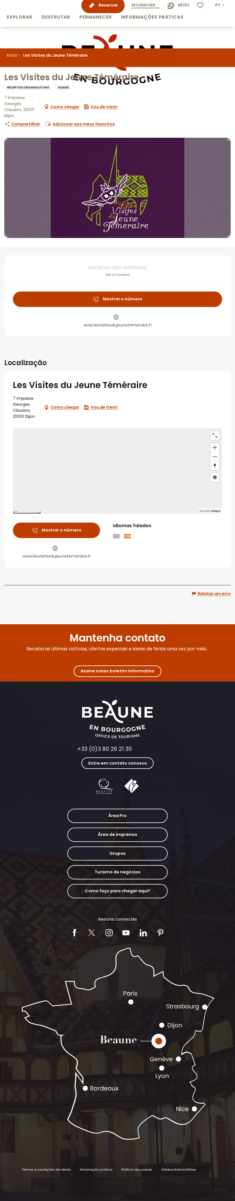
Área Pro (117, 815)
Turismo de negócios (117, 872)
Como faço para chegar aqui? (117, 891)
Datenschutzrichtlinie (178, 1169)
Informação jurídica (96, 1169)
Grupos (117, 853)
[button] (19, 13)
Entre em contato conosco (117, 763)
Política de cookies (137, 1169)
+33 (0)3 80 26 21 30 (104, 749)
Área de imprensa (117, 834)
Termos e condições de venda (46, 1169)
